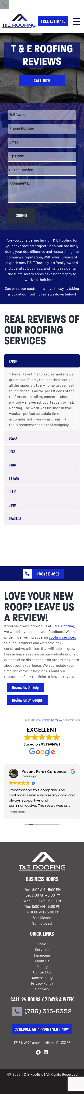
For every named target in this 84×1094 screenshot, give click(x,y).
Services (42, 949)
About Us (42, 960)
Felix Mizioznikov (52, 719)
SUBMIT (22, 215)
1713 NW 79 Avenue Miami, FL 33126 (42, 1042)
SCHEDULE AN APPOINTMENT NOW (42, 1029)
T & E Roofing (63, 626)
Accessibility (42, 977)
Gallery (42, 966)
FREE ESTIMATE (53, 21)
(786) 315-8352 (48, 1011)
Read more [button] (17, 812)
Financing (42, 955)
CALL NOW (42, 80)
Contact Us (42, 972)
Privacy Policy (42, 983)
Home (42, 944)
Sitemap (42, 989)
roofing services (62, 637)
